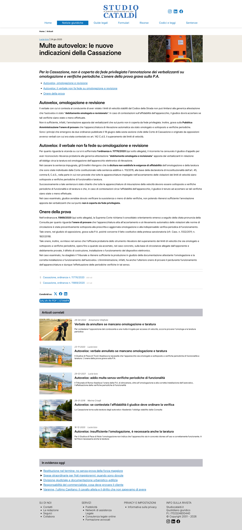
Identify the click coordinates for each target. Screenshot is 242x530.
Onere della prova (54, 93)
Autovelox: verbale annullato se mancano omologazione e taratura (120, 351)
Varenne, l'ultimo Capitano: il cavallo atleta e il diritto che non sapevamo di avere (94, 489)
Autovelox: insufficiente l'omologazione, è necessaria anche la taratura (124, 431)
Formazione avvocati (98, 519)
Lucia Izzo (44, 39)
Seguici (47, 513)
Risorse (144, 22)
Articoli (50, 31)
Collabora (49, 516)
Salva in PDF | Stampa (54, 300)
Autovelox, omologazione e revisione (65, 83)
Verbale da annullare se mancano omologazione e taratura (115, 324)
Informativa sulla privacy (142, 507)
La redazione (51, 510)
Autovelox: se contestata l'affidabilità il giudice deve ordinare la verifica (124, 404)
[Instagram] (170, 11)
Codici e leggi (167, 22)
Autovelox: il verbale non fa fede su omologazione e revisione (80, 88)
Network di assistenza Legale (99, 512)
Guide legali (101, 22)
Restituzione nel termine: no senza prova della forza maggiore (83, 470)
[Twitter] (55, 294)
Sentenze (192, 22)
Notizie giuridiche (72, 22)
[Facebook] (181, 11)
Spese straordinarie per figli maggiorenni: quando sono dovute (83, 475)
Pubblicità (91, 507)
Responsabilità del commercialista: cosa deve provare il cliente (83, 484)
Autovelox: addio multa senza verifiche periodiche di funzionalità (119, 378)
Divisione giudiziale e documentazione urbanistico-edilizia (80, 480)
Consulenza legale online (101, 516)
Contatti (47, 507)
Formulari (123, 22)
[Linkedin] (175, 11)
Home (48, 22)
